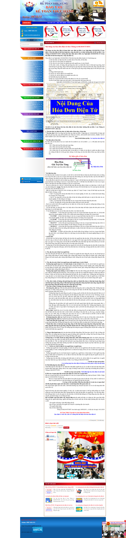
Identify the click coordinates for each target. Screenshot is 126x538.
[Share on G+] (50, 439)
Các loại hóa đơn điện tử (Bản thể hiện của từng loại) (57, 496)
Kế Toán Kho (39, 119)
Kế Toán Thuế (32, 58)
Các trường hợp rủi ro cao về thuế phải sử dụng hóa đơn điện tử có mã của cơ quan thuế (90, 496)
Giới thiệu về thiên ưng (32, 40)
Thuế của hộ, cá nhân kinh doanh (35, 80)
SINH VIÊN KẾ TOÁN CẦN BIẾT (32, 97)
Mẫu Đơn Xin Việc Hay (37, 136)
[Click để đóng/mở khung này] (125, 521)
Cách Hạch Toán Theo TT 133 (36, 151)
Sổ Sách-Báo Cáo (38, 121)
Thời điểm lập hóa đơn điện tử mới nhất (92, 372)
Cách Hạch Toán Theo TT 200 (36, 143)
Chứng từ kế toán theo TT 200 (36, 146)
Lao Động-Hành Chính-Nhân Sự (35, 88)
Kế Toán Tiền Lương (38, 91)
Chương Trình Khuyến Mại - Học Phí (34, 54)
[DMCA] (37, 532)
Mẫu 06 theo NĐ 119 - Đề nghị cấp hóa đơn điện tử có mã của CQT (58, 505)
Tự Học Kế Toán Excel (37, 126)
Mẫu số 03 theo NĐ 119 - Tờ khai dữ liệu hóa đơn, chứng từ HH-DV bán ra (59, 487)
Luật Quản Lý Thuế (38, 71)
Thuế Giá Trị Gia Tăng (37, 64)
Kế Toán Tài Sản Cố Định (37, 128)
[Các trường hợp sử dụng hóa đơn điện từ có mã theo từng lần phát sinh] (79, 511)
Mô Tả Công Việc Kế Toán (36, 138)
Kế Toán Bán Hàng (38, 123)
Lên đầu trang (101, 420)
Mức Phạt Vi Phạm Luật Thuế (36, 73)
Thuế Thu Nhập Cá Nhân (37, 61)
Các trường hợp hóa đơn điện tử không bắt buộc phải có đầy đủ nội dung (83, 363)
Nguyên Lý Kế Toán (38, 106)
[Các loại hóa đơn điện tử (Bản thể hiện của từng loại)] (48, 502)
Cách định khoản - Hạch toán (36, 102)
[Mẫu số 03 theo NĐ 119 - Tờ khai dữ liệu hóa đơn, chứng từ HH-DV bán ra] (48, 493)
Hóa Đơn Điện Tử (54, 39)
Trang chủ (47, 39)
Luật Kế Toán (39, 109)
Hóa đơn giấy (39, 69)
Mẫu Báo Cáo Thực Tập (37, 104)
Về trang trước (93, 420)
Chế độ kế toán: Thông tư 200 (31, 141)
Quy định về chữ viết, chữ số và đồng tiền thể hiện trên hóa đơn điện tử (75, 414)
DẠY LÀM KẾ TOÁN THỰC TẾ (31, 48)
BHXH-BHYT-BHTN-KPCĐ (36, 93)
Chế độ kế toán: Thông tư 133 (31, 148)
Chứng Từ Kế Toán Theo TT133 (35, 153)
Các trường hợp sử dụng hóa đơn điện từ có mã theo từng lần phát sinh (89, 505)
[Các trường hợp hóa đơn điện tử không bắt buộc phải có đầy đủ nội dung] (79, 493)
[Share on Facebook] (50, 436)
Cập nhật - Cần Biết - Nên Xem (35, 78)
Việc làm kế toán (32, 131)
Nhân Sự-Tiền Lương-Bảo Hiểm (31, 84)
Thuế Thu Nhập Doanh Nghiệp (36, 76)
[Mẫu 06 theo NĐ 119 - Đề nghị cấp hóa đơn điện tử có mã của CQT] (48, 511)
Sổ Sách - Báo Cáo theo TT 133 (35, 156)
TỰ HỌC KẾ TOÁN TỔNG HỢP (31, 114)
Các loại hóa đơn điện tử (97, 138)
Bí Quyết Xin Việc (38, 133)
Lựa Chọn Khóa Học (38, 52)
